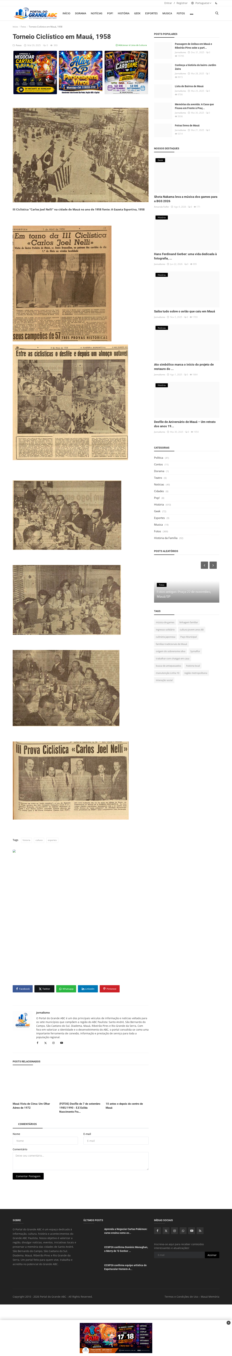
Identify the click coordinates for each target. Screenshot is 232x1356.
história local (193, 665)
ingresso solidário (165, 629)
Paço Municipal (188, 636)
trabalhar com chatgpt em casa (172, 658)
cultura (39, 840)
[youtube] (191, 1230)
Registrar (182, 3)
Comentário (20, 1149)
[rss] (200, 1230)
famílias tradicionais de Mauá (171, 644)
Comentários (27, 1124)
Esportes (151, 13)
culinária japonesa (165, 636)
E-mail (87, 1134)
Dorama (80, 13)
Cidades (159, 491)
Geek (137, 13)
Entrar (168, 3)
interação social (164, 680)
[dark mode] (216, 3)
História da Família (165, 538)
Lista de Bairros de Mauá (189, 86)
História (123, 13)
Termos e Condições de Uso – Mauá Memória (192, 1296)
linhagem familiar (188, 622)
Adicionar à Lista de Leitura (132, 45)
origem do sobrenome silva (170, 651)
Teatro (158, 477)
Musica (167, 13)
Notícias (96, 13)
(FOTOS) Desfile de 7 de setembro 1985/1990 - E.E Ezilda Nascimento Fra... (79, 1107)
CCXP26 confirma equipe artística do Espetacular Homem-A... (125, 1267)
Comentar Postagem (28, 1176)
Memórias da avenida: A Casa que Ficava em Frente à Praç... (194, 106)
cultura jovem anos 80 (192, 629)
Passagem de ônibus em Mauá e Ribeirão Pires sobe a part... (193, 45)
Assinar (212, 1255)
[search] (216, 13)
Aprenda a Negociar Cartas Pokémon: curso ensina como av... (125, 1231)
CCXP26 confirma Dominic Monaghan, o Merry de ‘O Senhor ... (126, 1249)
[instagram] (174, 1230)
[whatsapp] (183, 1230)
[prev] (204, 565)
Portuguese (202, 3)
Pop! (110, 13)
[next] (213, 565)
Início (66, 13)
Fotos (181, 13)
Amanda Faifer (161, 206)
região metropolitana (195, 673)
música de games (165, 622)
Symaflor (195, 651)
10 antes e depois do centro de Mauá (124, 1105)
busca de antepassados (168, 665)
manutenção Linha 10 (167, 673)
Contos (158, 464)
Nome (16, 1134)
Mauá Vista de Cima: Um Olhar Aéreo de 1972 (31, 1105)
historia (26, 840)
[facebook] (157, 1230)
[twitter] (166, 1230)
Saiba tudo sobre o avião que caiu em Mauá (184, 311)
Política (158, 457)
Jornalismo (43, 1012)
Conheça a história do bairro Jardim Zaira (195, 67)
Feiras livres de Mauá (187, 125)
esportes (52, 840)
